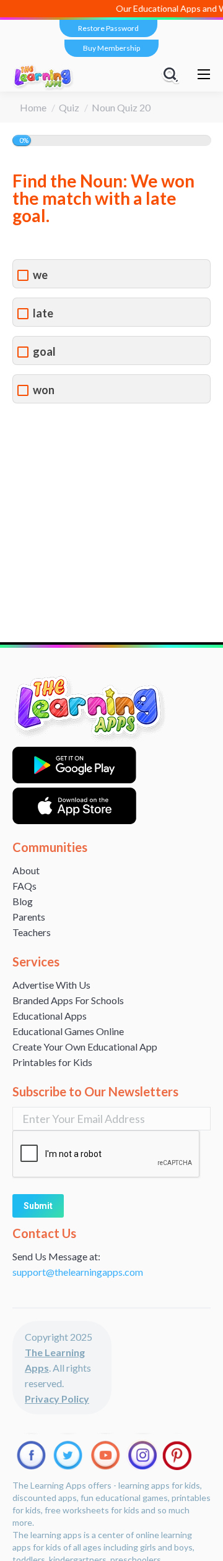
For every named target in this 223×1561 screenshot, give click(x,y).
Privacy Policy (57, 1398)
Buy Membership (111, 48)
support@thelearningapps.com (77, 1272)
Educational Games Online (68, 1031)
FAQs (24, 886)
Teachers (31, 932)
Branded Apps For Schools (68, 1000)
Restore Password (108, 28)
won (44, 390)
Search (172, 74)
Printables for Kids (52, 1062)
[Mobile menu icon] (204, 74)
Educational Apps (49, 1015)
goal (44, 352)
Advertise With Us (51, 985)
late (43, 313)
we (40, 275)
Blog (22, 901)
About (26, 870)
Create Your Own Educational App (84, 1046)
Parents (28, 916)
